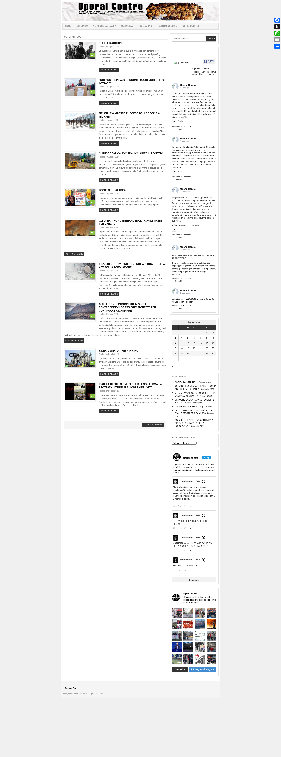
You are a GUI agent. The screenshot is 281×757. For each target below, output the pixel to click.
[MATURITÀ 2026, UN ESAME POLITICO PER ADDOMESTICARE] (200, 613)
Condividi (178, 129)
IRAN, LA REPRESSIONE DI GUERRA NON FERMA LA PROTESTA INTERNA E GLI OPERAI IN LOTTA (130, 385)
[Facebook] (277, 20)
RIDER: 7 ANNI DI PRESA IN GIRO (118, 350)
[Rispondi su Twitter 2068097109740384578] (174, 550)
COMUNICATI (127, 25)
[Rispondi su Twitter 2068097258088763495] (174, 528)
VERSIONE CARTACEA (104, 25)
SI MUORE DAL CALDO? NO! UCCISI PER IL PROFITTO (131, 153)
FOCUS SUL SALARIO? (112, 190)
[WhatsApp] (277, 33)
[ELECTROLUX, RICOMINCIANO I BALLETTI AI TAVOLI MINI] (211, 659)
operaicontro (186, 481)
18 (181, 348)
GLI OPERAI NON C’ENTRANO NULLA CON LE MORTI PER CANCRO (130, 222)
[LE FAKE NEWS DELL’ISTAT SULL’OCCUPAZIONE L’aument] (200, 659)
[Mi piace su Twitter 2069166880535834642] (186, 506)
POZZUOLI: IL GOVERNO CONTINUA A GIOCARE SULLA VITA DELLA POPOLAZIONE (132, 265)
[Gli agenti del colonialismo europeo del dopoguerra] (200, 647)
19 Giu (197, 515)
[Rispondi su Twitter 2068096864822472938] (174, 570)
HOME (68, 25)
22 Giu (197, 481)
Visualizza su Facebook (181, 126)
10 (175, 343)
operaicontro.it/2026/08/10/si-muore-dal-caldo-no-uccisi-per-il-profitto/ (193, 300)
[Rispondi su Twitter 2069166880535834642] (174, 506)
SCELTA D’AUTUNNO (111, 43)
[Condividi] (277, 46)
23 (213, 348)
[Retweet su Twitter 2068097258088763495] (180, 528)
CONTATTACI (146, 25)
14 (200, 343)
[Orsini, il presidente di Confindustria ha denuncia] (177, 647)
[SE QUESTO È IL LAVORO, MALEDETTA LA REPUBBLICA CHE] (200, 636)
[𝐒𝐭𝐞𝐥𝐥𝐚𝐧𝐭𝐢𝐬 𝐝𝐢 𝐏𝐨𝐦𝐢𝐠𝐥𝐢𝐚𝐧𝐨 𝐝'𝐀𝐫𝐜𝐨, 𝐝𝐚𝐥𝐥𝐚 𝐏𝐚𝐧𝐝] (211, 647)
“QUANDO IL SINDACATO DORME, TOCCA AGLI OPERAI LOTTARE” (132, 81)
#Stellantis (188, 146)
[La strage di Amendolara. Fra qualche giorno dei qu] (188, 636)
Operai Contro (140, 11)
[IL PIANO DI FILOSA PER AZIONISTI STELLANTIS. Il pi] (188, 647)
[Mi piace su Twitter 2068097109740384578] (186, 550)
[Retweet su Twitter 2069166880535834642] (180, 506)
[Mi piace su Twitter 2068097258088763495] (186, 528)
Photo (180, 120)
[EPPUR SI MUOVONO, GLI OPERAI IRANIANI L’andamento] (177, 624)
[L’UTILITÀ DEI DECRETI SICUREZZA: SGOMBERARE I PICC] (188, 659)
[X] (277, 26)
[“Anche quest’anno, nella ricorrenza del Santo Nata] (177, 613)
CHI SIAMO (82, 25)
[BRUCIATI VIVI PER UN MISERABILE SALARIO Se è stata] (211, 636)
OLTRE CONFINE (191, 25)
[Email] (277, 39)
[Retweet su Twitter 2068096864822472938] (180, 570)
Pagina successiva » (152, 424)
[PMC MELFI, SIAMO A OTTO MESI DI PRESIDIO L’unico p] (200, 624)
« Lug (174, 366)
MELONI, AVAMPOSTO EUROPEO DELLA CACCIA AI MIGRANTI (129, 114)
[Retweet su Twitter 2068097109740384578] (180, 550)
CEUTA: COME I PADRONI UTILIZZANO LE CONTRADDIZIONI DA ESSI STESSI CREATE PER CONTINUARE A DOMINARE (127, 307)
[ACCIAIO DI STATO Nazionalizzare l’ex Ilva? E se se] (211, 624)
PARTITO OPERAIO (167, 25)
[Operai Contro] (182, 63)
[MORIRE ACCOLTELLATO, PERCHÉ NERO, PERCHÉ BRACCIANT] (177, 659)
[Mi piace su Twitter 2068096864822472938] (186, 570)
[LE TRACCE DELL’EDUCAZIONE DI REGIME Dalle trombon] (188, 613)
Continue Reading (109, 70)
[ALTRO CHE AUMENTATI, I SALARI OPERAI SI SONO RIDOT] (188, 624)
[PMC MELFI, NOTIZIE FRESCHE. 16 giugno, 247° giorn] (211, 613)
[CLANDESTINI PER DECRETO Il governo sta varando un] (177, 636)
